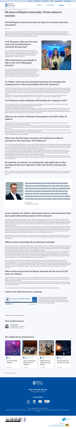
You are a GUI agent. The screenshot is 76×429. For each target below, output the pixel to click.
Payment (49, 410)
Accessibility (58, 1)
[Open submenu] (41, 5)
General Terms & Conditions (12, 410)
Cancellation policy (56, 410)
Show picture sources (9, 373)
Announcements (22, 410)
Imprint (38, 411)
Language (68, 1)
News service (37, 1)
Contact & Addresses (43, 408)
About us (30, 1)
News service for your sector (38, 391)
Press (51, 1)
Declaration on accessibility (33, 410)
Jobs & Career (45, 1)
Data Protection (42, 410)
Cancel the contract (65, 410)
